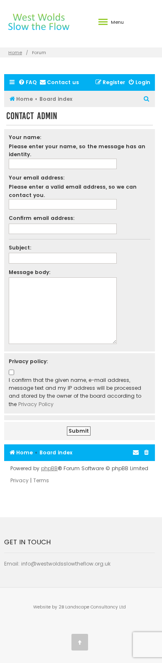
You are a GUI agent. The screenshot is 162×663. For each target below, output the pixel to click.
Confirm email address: (42, 218)
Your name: (25, 137)
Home (15, 52)
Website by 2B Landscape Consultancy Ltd (79, 607)
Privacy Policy (36, 404)
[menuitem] (27, 82)
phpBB (49, 468)
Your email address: (37, 177)
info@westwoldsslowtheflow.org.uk (65, 563)
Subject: (20, 247)
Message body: (30, 272)
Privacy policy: (28, 361)
